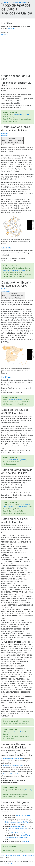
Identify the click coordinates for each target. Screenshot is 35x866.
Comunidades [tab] (5, 291)
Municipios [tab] (4, 133)
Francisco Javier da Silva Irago (13, 765)
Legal (7, 855)
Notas (18, 855)
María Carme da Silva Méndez (13, 759)
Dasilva (10, 28)
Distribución (12, 140)
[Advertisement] (17, 55)
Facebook (4, 34)
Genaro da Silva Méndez (11, 774)
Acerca (2, 855)
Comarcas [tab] (4, 135)
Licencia (13, 855)
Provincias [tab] (4, 289)
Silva (14, 28)
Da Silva (6, 247)
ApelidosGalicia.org (28, 855)
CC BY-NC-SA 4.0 (6, 863)
